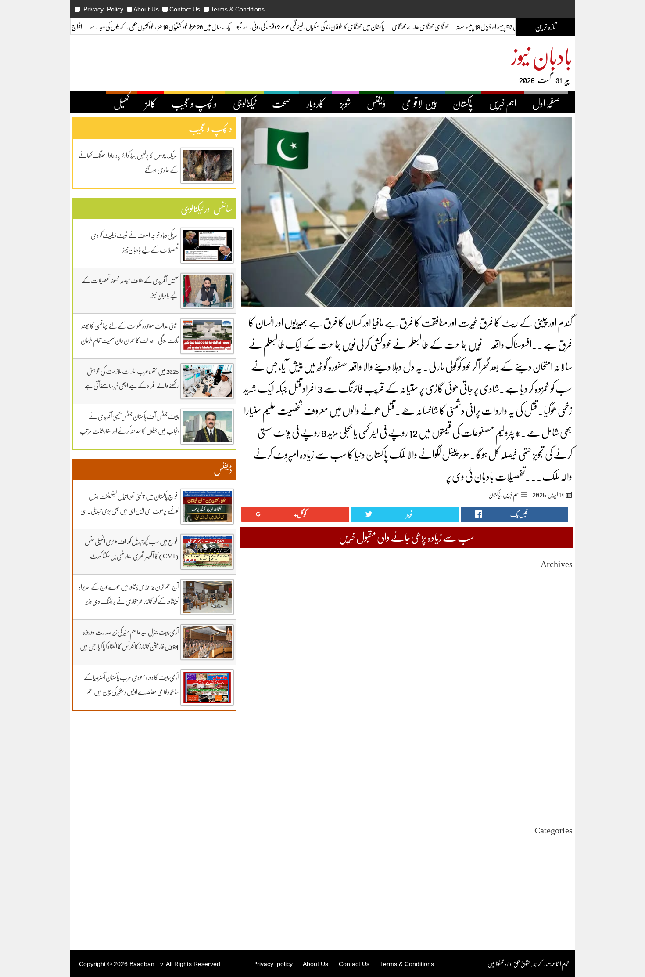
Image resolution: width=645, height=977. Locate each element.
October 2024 (556, 752)
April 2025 (560, 704)
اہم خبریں (502, 103)
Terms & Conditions (238, 9)
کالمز (150, 103)
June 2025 (561, 688)
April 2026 (560, 609)
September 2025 (553, 665)
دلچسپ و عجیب (194, 103)
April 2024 (560, 799)
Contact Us (184, 9)
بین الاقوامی (419, 103)
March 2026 (558, 617)
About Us (146, 9)
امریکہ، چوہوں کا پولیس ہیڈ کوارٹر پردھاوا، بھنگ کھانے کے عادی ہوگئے (128, 162)
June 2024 (561, 783)
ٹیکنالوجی (244, 103)
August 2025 (557, 673)
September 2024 (553, 760)
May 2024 (561, 791)
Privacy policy (273, 963)
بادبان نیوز (542, 55)
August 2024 (557, 767)
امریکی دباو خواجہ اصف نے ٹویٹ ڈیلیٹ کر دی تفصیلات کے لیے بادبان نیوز (135, 242)
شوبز (345, 103)
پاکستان (463, 103)
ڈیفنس (376, 103)
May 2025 (561, 696)
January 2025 (557, 728)
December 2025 (554, 641)
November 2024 (553, 744)
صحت (281, 103)
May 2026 (561, 601)
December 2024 (554, 736)
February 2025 (555, 720)
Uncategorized (555, 844)
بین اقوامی (563, 860)
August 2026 (557, 578)
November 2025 (553, 649)
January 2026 (557, 633)
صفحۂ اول (546, 103)
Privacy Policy (103, 9)
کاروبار (315, 103)
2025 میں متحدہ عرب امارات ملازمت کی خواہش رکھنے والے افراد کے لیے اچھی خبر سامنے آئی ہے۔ (130, 378)
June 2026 (561, 593)
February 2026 (555, 625)
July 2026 (561, 586)
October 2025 (556, 657)
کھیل (121, 103)
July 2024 (561, 775)
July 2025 (561, 680)
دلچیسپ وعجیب (558, 883)
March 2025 (558, 712)
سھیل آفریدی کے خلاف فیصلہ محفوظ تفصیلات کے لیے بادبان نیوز (130, 287)
